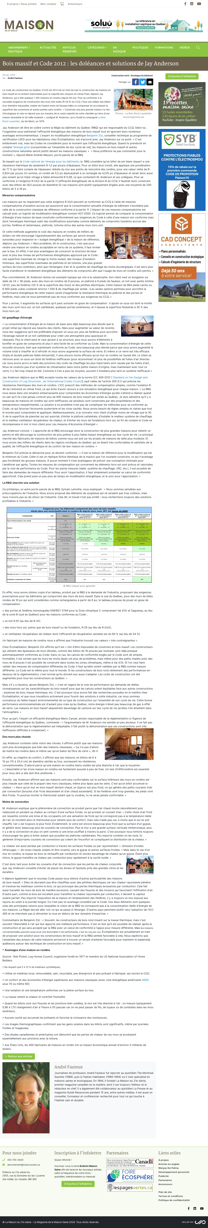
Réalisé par (187, 1222)
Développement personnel (173, 1172)
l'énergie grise (21, 147)
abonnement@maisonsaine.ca (23, 1164)
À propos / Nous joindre (22, 4)
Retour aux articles (19, 1056)
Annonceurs (165, 1184)
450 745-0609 (15, 1159)
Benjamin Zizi (95, 135)
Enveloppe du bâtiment (142, 75)
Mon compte (48, 4)
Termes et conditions (170, 1196)
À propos (163, 1160)
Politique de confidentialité (174, 1200)
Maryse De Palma (168, 1168)
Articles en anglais (168, 1164)
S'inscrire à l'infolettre (182, 76)
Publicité (163, 1176)
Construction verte (120, 75)
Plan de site (165, 1192)
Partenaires (165, 1180)
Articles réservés (70, 49)
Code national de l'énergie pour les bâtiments (51, 161)
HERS (145, 980)
